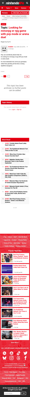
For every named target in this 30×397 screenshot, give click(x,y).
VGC (27, 378)
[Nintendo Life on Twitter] (25, 353)
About (10, 237)
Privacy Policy (22, 240)
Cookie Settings (9, 246)
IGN (14, 378)
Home (3, 16)
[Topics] (3, 3)
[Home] (2, 8)
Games (3, 24)
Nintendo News (6, 378)
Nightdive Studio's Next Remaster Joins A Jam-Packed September (14, 161)
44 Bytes (20, 365)
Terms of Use (8, 243)
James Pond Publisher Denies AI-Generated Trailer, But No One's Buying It (16, 193)
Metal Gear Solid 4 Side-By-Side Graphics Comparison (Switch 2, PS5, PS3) (16, 175)
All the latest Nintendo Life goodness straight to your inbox (15, 389)
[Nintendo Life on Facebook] (25, 358)
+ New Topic (16, 12)
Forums (5, 13)
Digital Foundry (20, 375)
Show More (14, 342)
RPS (24, 381)
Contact (14, 240)
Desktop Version (21, 246)
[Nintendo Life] (15, 3)
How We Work (22, 237)
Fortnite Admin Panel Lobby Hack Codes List (15, 144)
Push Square (13, 372)
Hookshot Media (13, 364)
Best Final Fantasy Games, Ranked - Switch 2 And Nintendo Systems (15, 200)
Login (13, 109)
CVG (19, 381)
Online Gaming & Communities (19, 16)
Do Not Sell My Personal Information (18, 367)
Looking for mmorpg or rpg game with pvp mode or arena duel (15, 32)
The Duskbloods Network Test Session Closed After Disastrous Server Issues (16, 168)
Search (25, 12)
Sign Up (19, 109)
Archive (24, 243)
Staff (15, 237)
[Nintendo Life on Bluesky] (4, 358)
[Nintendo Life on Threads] (18, 358)
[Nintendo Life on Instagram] (11, 358)
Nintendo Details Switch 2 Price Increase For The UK (16, 187)
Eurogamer (20, 378)
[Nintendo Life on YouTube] (11, 353)
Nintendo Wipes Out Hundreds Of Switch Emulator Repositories (16, 181)
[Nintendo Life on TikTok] (18, 353)
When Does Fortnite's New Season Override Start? (15, 155)
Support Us (7, 240)
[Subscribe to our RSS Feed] (4, 353)
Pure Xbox (22, 372)
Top (5, 237)
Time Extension (9, 375)
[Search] (27, 3)
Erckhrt (10, 47)
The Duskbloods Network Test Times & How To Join (16, 149)
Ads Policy (17, 243)
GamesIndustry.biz (10, 381)
